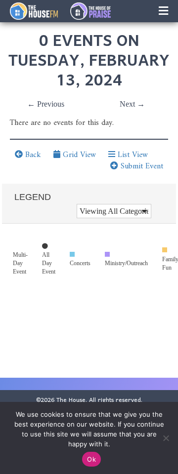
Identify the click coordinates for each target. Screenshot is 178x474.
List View (131, 155)
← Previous (45, 104)
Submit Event (140, 166)
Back (32, 155)
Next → (132, 104)
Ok (91, 459)
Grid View (78, 155)
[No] (166, 438)
